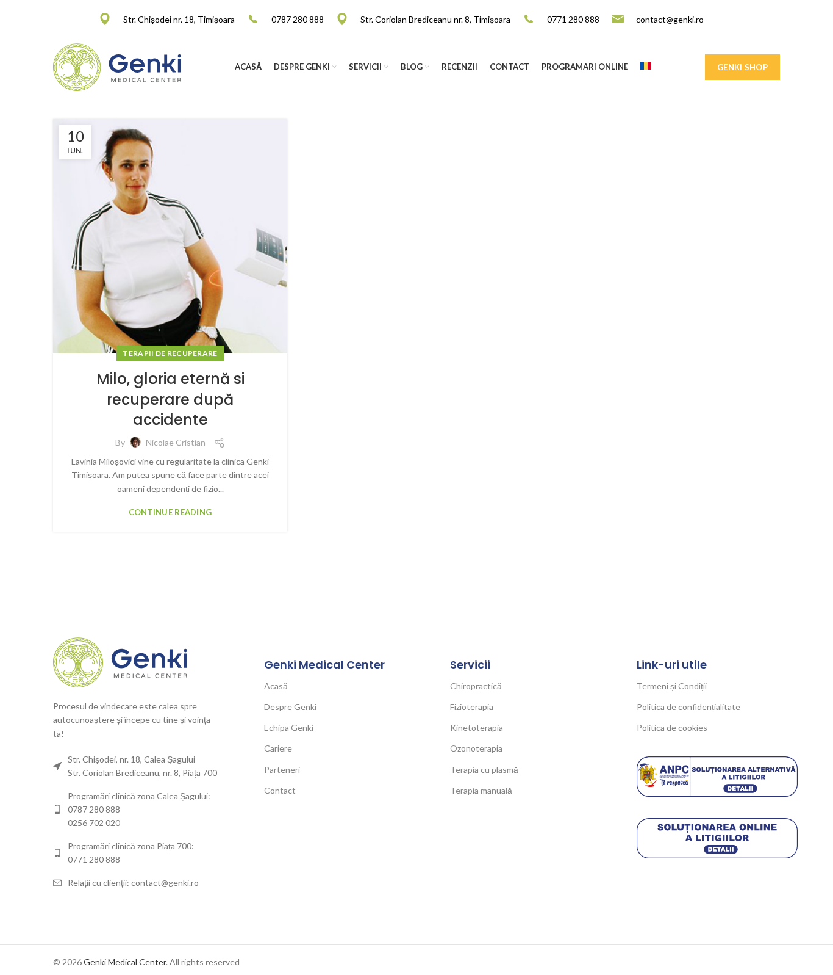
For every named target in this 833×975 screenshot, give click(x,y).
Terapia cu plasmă (484, 769)
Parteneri (282, 769)
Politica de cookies (672, 727)
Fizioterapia (471, 706)
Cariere (278, 748)
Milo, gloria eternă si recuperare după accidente (170, 399)
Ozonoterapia (476, 748)
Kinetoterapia (476, 727)
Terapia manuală (481, 790)
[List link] (137, 809)
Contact (280, 790)
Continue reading (170, 512)
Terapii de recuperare (170, 353)
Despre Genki (290, 706)
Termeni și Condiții (672, 686)
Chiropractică (476, 686)
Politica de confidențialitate (688, 706)
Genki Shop (742, 67)
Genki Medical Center (125, 962)
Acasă (276, 686)
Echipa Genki (288, 727)
